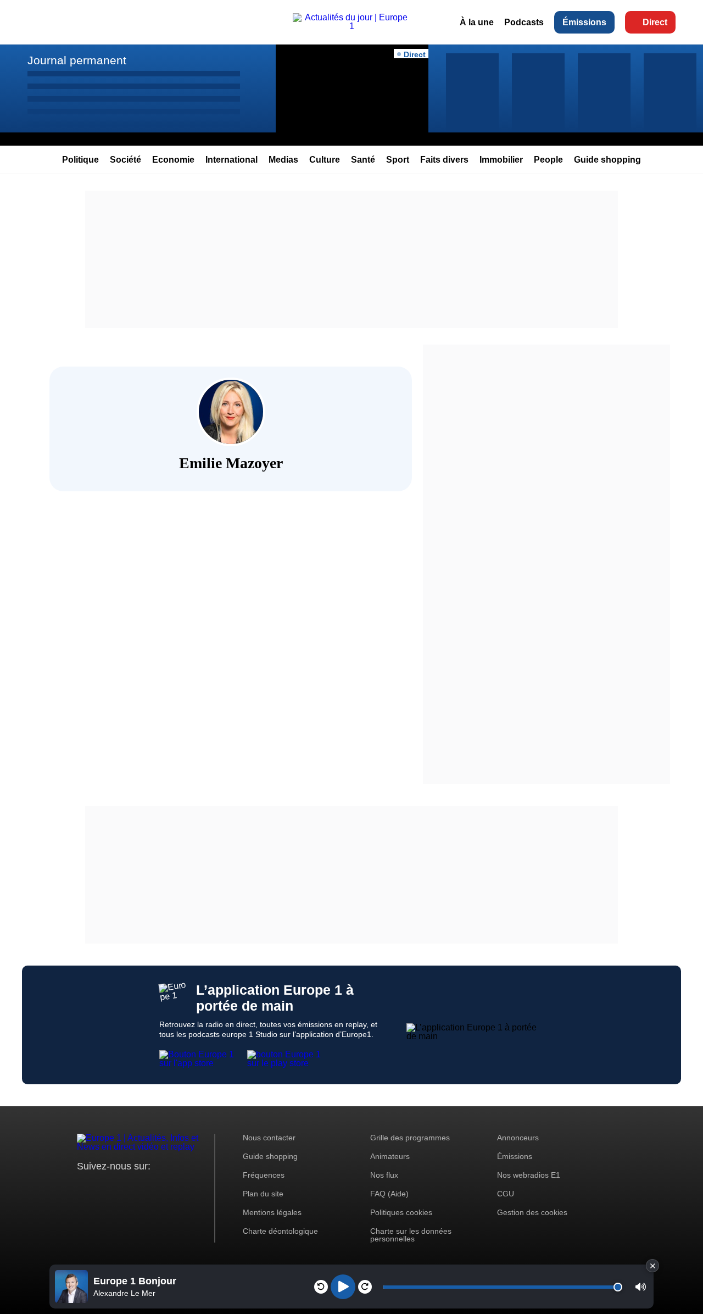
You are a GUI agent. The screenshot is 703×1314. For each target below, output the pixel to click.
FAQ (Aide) (389, 1193)
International (231, 159)
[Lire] (343, 1286)
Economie (173, 159)
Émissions (584, 22)
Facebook (121, 1187)
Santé (363, 159)
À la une (477, 22)
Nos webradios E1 (528, 1175)
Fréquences (263, 1175)
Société (125, 159)
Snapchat (158, 1187)
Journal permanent (76, 60)
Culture (324, 159)
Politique (80, 159)
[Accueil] (351, 26)
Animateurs (390, 1156)
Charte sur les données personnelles (410, 1235)
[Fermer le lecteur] (652, 1265)
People (548, 159)
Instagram (102, 1187)
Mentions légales (272, 1212)
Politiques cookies (401, 1212)
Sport (397, 159)
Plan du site (263, 1193)
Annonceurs (518, 1137)
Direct (655, 22)
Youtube (140, 1187)
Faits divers (444, 159)
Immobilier (501, 159)
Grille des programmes (410, 1137)
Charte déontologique (280, 1231)
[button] (640, 1286)
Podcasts (524, 22)
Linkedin (177, 1187)
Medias (283, 159)
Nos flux (384, 1175)
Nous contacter (269, 1137)
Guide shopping (607, 159)
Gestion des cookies (532, 1212)
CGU (505, 1193)
